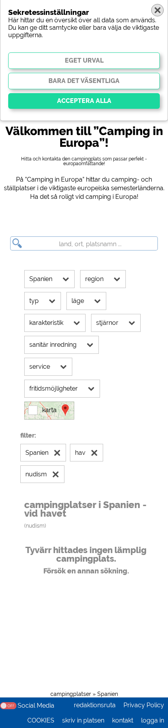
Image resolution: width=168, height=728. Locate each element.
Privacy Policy (143, 705)
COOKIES (40, 720)
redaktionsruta (95, 705)
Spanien (107, 694)
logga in (152, 720)
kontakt (122, 720)
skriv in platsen (83, 720)
